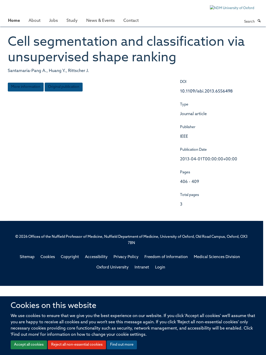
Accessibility (96, 257)
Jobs (53, 21)
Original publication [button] (63, 87)
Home (14, 21)
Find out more (122, 345)
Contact (131, 21)
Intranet (142, 267)
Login (160, 267)
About (35, 21)
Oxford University (112, 267)
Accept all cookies (29, 345)
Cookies (48, 257)
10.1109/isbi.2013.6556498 (206, 91)
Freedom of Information (166, 257)
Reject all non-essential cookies (77, 345)
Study (72, 21)
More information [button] (25, 87)
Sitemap (27, 257)
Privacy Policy (126, 257)
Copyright (70, 257)
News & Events (100, 21)
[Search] (259, 21)
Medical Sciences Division (217, 257)
